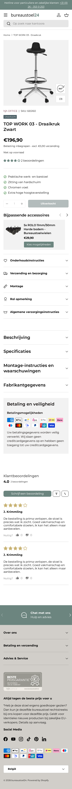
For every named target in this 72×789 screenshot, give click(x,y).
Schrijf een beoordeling (27, 493)
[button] (66, 15)
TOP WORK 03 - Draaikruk (27, 35)
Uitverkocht (48, 203)
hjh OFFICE (10, 111)
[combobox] (36, 23)
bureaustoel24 (19, 780)
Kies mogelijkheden (39, 244)
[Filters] (56, 494)
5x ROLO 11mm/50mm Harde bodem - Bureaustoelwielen (39, 229)
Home (6, 35)
